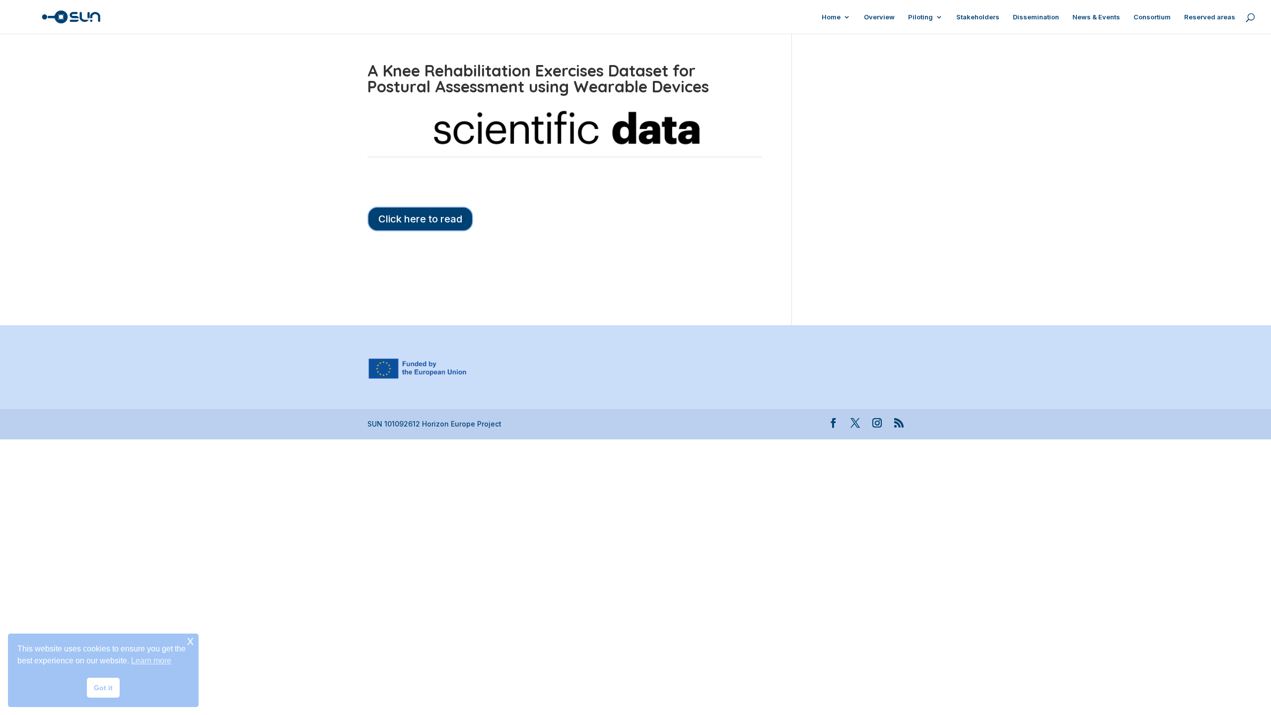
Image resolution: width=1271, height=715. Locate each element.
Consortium (1152, 17)
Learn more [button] (151, 660)
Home (831, 17)
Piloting (920, 17)
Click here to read (420, 219)
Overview (879, 17)
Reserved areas (1209, 17)
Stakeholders (977, 17)
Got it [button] (103, 688)
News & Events (1096, 17)
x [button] (190, 640)
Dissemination (1036, 17)
